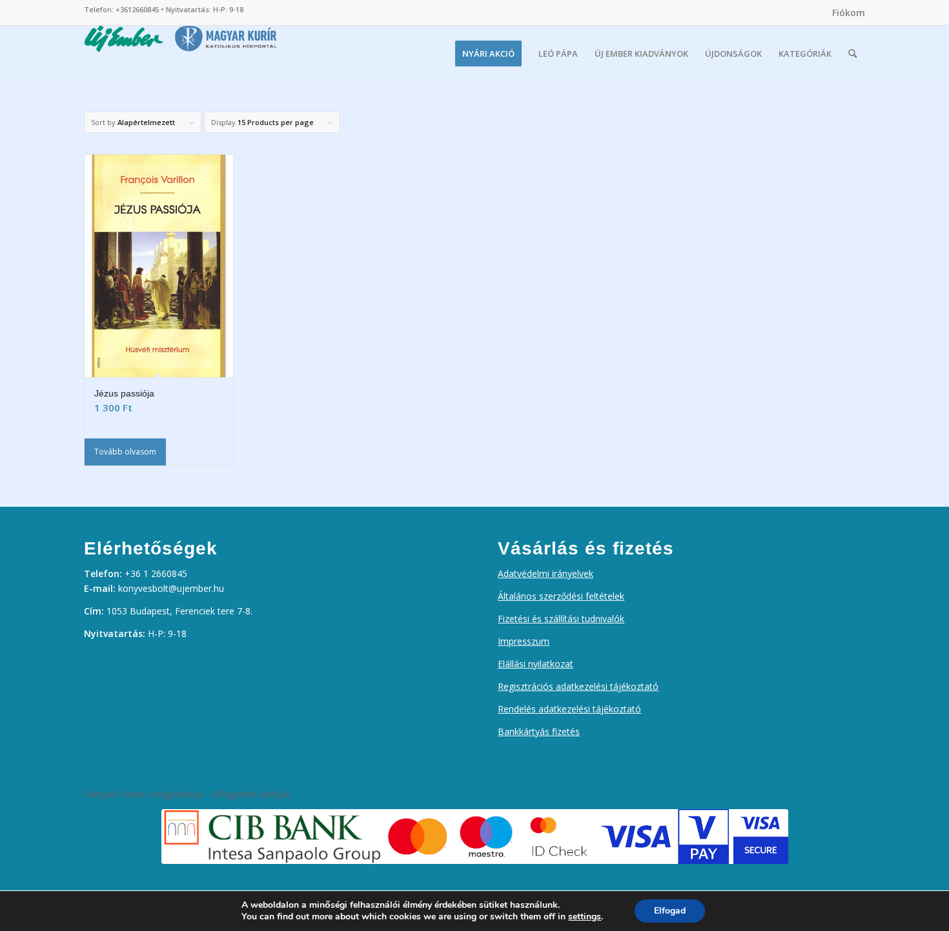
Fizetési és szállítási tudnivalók (561, 618)
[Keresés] (852, 53)
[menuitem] (845, 13)
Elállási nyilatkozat (535, 664)
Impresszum (523, 641)
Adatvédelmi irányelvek (545, 573)
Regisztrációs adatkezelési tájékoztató (578, 686)
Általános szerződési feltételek (561, 596)
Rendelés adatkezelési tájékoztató (569, 709)
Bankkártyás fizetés (539, 731)
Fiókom (848, 12)
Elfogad (670, 911)
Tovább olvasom (125, 451)
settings (584, 917)
